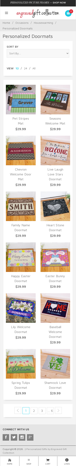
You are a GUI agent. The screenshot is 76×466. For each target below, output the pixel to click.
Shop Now (59, 2)
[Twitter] (14, 437)
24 (25, 68)
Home (6, 22)
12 (17, 68)
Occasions (22, 22)
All (33, 68)
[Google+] (30, 437)
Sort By (12, 46)
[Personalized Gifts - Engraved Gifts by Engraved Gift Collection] (38, 13)
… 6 (50, 410)
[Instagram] (22, 437)
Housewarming (43, 22)
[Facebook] (6, 437)
